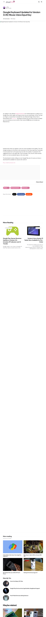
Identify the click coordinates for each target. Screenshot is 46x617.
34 (6, 18)
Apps (7, 187)
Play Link (5, 162)
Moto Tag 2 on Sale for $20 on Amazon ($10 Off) (33, 555)
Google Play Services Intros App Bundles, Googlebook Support (25, 588)
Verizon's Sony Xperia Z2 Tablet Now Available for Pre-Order (33, 240)
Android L (14, 118)
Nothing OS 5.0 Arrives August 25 (30, 572)
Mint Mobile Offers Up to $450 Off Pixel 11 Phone (11, 573)
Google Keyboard (16, 187)
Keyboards (26, 187)
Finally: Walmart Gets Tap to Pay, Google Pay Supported (12, 555)
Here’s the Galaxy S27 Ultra (16, 581)
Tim (8, 7)
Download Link (11, 162)
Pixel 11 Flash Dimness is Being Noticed (19, 595)
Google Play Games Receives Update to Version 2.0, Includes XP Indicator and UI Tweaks (12, 241)
